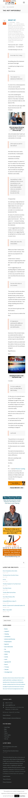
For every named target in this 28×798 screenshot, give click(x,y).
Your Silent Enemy (7, 588)
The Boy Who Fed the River (9, 592)
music (19, 684)
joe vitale (12, 29)
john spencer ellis (18, 29)
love (18, 682)
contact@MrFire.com (10, 705)
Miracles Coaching (20, 468)
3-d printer (18, 24)
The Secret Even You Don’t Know (10, 575)
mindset (21, 32)
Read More (22, 796)
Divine (21, 28)
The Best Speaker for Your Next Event (12, 583)
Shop (5, 731)
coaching (10, 28)
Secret (19, 37)
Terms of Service (7, 779)
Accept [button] (16, 796)
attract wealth (11, 27)
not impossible (17, 35)
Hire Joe (6, 738)
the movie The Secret (16, 40)
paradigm (10, 37)
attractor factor (17, 27)
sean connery (15, 37)
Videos (6, 733)
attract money (21, 25)
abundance (10, 25)
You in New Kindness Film (9, 596)
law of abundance (14, 31)
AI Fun (4, 579)
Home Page (7, 727)
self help (22, 37)
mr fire (12, 35)
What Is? (12, 20)
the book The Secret (17, 38)
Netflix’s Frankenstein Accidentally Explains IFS (14, 605)
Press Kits (6, 737)
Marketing (21, 682)
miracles (10, 34)
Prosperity (9, 686)
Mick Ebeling (16, 32)
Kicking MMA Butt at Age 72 (9, 601)
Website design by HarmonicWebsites (12, 718)
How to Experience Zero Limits (10, 570)
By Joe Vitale (12, 22)
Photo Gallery (7, 735)
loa (13, 32)
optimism (23, 35)
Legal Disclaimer (6, 776)
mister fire (22, 34)
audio (7, 680)
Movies (9, 35)
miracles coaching (15, 34)
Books (21, 27)
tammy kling (10, 38)
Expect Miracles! (7, 715)
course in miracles (15, 28)
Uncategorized (15, 688)
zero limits (21, 688)
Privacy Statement (7, 782)
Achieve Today (16, 25)
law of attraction (11, 682)
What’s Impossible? (7, 609)
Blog (5, 729)
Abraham (22, 24)
